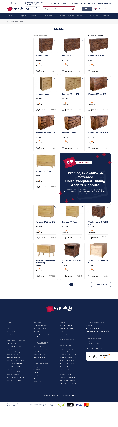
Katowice (65, 395)
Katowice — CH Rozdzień (68, 377)
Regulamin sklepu (66, 337)
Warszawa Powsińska (67, 360)
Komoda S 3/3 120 (70, 55)
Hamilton (36, 372)
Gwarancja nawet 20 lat (41, 334)
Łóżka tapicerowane (40, 349)
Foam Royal (37, 381)
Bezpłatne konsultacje (102, 3)
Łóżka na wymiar (39, 357)
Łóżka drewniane (39, 352)
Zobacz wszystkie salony (68, 383)
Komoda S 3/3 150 (96, 55)
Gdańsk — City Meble (67, 375)
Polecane (100, 35)
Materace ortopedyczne (15, 352)
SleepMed (36, 370)
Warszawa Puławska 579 (68, 355)
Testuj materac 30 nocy (41, 325)
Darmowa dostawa (39, 328)
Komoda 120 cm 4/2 (97, 94)
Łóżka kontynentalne (40, 355)
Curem (35, 378)
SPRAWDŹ (84, 197)
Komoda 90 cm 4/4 (70, 94)
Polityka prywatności (67, 340)
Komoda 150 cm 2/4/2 (98, 133)
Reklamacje (63, 334)
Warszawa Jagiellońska (67, 363)
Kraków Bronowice (66, 369)
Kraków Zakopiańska (66, 372)
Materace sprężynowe (14, 346)
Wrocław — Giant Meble (67, 380)
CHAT (64, 3)
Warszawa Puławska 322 (68, 357)
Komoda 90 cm (42, 94)
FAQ (110, 3)
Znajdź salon (11, 334)
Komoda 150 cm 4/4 (71, 133)
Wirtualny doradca (78, 3)
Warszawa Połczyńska (67, 349)
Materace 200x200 (13, 375)
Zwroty (62, 331)
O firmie (9, 325)
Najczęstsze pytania (66, 325)
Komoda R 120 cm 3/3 (45, 222)
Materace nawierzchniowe (16, 360)
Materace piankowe (13, 343)
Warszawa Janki (65, 366)
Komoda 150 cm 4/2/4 (45, 133)
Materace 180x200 (13, 372)
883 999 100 (56, 3)
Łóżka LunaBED (38, 346)
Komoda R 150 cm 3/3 (45, 171)
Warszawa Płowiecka (67, 352)
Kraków (52, 395)
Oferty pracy (11, 331)
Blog (8, 328)
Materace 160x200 (13, 369)
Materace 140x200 (13, 366)
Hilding (35, 367)
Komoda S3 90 (42, 55)
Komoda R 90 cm (69, 222)
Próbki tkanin (37, 337)
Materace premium (13, 357)
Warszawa (45, 395)
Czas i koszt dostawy (67, 328)
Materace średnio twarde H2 (16, 377)
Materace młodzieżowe (15, 363)
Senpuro (36, 375)
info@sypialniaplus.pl (94, 328)
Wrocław (73, 395)
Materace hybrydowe (14, 349)
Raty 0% (36, 331)
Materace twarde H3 (14, 380)
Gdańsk (59, 395)
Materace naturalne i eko (15, 355)
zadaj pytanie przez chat (98, 331)
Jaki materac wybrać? (90, 3)
